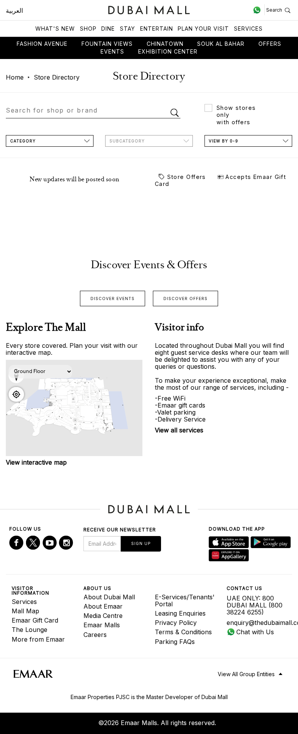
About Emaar (103, 606)
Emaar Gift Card (35, 620)
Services (248, 28)
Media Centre (103, 615)
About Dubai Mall (109, 597)
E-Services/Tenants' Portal (185, 600)
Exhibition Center (168, 51)
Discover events (112, 298)
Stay (127, 28)
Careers (95, 635)
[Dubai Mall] (149, 9)
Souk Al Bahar (220, 43)
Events (112, 51)
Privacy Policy (176, 622)
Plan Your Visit (203, 28)
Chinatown (165, 43)
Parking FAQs (175, 642)
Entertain (156, 28)
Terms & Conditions (183, 632)
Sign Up (141, 543)
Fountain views (107, 43)
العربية (14, 10)
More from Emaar (38, 639)
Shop (88, 28)
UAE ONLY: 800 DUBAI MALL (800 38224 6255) (254, 605)
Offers (269, 43)
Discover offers (185, 298)
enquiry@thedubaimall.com (257, 622)
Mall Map (25, 611)
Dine (108, 28)
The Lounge (29, 629)
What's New (55, 28)
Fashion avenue (42, 43)
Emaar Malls (101, 625)
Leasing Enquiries (180, 613)
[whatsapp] (259, 9)
